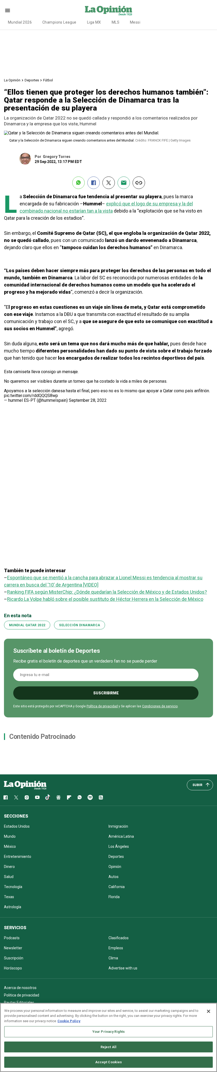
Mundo (10, 836)
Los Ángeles (118, 846)
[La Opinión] (108, 10)
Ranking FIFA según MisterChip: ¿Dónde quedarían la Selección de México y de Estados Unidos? (107, 592)
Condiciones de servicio (160, 706)
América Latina (121, 836)
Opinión (114, 866)
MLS (115, 22)
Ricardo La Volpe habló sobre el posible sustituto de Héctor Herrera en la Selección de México (105, 599)
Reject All (108, 1047)
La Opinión (12, 80)
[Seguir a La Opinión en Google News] (58, 797)
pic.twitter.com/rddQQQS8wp (31, 395)
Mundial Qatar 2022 (27, 625)
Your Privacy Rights (108, 1032)
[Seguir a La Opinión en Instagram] (26, 797)
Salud (8, 877)
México (10, 846)
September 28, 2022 (88, 400)
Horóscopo (13, 968)
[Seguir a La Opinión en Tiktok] (48, 797)
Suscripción (13, 958)
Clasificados (118, 938)
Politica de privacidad (21, 995)
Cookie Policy (68, 1021)
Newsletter (13, 948)
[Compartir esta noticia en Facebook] (93, 183)
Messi (135, 22)
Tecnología (13, 887)
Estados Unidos (17, 826)
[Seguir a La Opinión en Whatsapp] (79, 797)
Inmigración (118, 826)
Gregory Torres (56, 157)
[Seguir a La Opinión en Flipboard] (69, 797)
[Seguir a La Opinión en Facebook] (5, 797)
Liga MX (94, 22)
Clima (113, 958)
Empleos (115, 948)
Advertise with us (122, 968)
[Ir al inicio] (25, 785)
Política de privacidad (102, 706)
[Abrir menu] (7, 10)
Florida (114, 897)
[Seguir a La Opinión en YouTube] (37, 797)
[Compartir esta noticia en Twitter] (108, 183)
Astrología (12, 907)
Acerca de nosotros (20, 988)
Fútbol (48, 80)
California (116, 887)
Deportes (32, 80)
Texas (9, 897)
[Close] (208, 1011)
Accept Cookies (108, 1062)
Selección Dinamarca (79, 625)
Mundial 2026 (20, 22)
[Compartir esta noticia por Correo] (123, 183)
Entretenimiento (17, 856)
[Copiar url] (139, 183)
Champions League (59, 22)
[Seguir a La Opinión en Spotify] (90, 797)
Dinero (9, 866)
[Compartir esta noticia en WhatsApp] (78, 183)
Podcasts (12, 938)
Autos (113, 877)
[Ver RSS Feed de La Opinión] (101, 797)
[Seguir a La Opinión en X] (16, 797)
